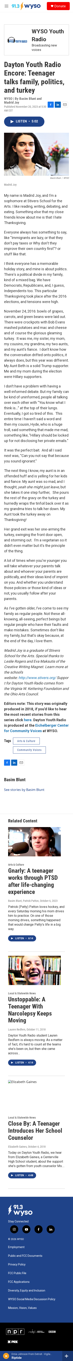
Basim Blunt (15, 779)
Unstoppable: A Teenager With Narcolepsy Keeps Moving (30, 1010)
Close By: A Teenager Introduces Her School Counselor (35, 1130)
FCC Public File (17, 1273)
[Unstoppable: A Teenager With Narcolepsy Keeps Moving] (34, 970)
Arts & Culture (26, 741)
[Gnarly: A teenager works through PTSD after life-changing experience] (34, 841)
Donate (60, 6)
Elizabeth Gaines (17, 1146)
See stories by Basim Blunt (24, 789)
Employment (16, 1247)
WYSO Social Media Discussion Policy (31, 1299)
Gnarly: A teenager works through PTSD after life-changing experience (33, 881)
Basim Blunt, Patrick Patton (23, 900)
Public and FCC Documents (25, 1255)
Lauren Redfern (16, 1029)
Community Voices (29, 750)
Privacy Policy (17, 1264)
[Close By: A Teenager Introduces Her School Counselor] (34, 1094)
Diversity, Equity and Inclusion (26, 1290)
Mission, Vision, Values (22, 1307)
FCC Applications (19, 1281)
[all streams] (67, 1356)
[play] (6, 1356)
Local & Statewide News (22, 993)
